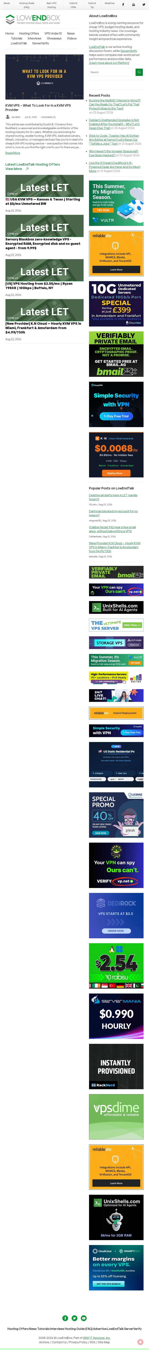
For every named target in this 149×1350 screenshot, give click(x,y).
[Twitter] (143, 5)
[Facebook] (123, 5)
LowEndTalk (19, 43)
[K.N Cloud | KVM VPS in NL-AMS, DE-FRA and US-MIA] (116, 476)
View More (13, 169)
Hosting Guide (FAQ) (79, 1329)
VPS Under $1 (53, 33)
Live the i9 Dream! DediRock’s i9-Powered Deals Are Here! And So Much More (114, 167)
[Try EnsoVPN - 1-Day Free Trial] (116, 426)
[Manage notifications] (140, 1342)
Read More (12, 153)
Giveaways (54, 38)
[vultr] (116, 225)
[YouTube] (133, 5)
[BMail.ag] (116, 376)
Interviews (34, 38)
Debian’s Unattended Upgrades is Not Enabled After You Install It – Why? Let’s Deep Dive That (114, 124)
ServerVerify (40, 43)
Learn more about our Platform (109, 63)
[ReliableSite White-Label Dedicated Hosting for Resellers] (116, 275)
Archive (44, 1342)
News (71, 33)
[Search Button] (139, 72)
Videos (72, 38)
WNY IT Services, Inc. (96, 1338)
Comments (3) (48, 117)
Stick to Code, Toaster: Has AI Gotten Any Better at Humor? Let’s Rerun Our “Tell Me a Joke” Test (114, 139)
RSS (93, 1342)
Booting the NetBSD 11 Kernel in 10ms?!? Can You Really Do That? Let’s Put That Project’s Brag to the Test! (114, 104)
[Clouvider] (116, 325)
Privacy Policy (78, 1342)
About (7, 3)
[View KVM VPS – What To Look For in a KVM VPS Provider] (44, 98)
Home (9, 33)
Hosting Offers (29, 33)
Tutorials (16, 38)
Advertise (109, 3)
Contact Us (59, 1342)
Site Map (104, 1342)
